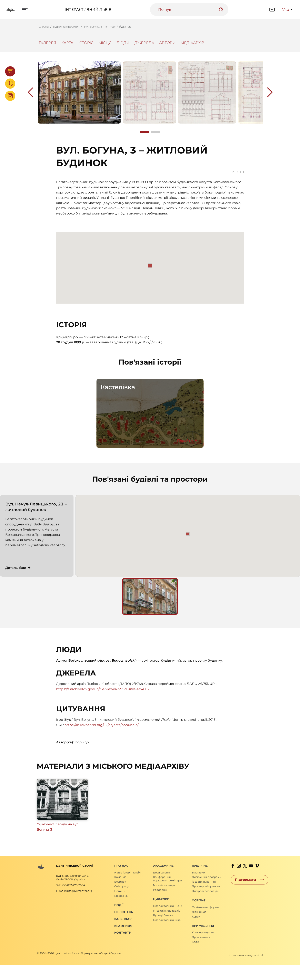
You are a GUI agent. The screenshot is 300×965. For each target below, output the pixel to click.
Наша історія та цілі (127, 872)
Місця (105, 43)
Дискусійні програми (206, 877)
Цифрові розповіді (205, 891)
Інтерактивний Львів (88, 9)
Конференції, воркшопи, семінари (167, 878)
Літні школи (200, 911)
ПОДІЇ (118, 905)
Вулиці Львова (163, 915)
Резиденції (160, 889)
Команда (120, 877)
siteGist (258, 955)
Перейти (185, 440)
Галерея (47, 43)
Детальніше (15, 568)
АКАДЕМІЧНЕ (163, 866)
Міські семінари (164, 885)
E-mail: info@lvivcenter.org (74, 890)
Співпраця (121, 886)
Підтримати (245, 880)
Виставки (198, 872)
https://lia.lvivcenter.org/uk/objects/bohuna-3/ (101, 725)
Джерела (144, 43)
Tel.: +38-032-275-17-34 (70, 885)
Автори (167, 43)
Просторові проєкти (206, 886)
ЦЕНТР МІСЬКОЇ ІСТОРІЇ (74, 866)
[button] (188, 534)
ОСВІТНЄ (199, 900)
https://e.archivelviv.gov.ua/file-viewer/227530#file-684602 (102, 689)
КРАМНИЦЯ (123, 926)
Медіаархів (192, 43)
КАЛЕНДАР (122, 919)
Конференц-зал (203, 932)
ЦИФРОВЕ (161, 899)
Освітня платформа (205, 907)
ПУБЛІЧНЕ (200, 866)
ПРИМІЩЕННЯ (203, 926)
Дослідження (162, 872)
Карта (67, 43)
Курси (196, 916)
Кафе (195, 941)
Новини (119, 891)
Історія (85, 43)
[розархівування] (204, 881)
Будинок (120, 881)
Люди (123, 43)
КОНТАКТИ (122, 932)
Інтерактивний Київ (167, 920)
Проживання (201, 937)
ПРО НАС (121, 866)
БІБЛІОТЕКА (123, 912)
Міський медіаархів (166, 910)
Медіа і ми (121, 895)
